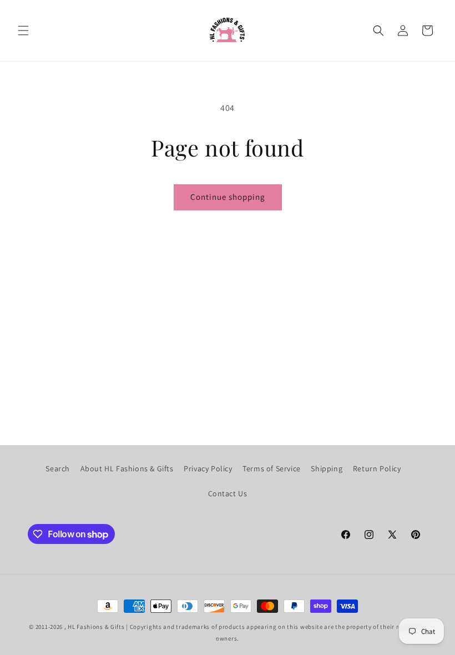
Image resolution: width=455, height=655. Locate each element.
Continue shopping (227, 197)
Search (58, 468)
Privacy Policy (208, 468)
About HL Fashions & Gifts (127, 468)
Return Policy (377, 468)
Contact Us (227, 493)
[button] (23, 30)
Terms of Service (271, 468)
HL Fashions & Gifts (96, 627)
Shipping (326, 468)
